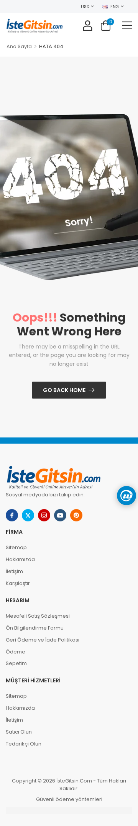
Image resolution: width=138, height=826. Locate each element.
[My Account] (87, 25)
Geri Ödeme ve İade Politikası (42, 639)
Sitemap (16, 547)
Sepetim (16, 663)
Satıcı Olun (19, 732)
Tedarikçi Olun (23, 743)
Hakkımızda (20, 559)
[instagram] (44, 515)
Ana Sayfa (19, 46)
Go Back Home (64, 390)
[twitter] (28, 515)
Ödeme (15, 651)
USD (85, 6)
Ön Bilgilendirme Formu (35, 628)
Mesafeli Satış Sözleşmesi (38, 616)
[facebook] (12, 515)
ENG (114, 6)
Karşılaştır (18, 583)
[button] (127, 25)
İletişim (14, 571)
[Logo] (34, 25)
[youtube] (60, 515)
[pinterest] (76, 515)
